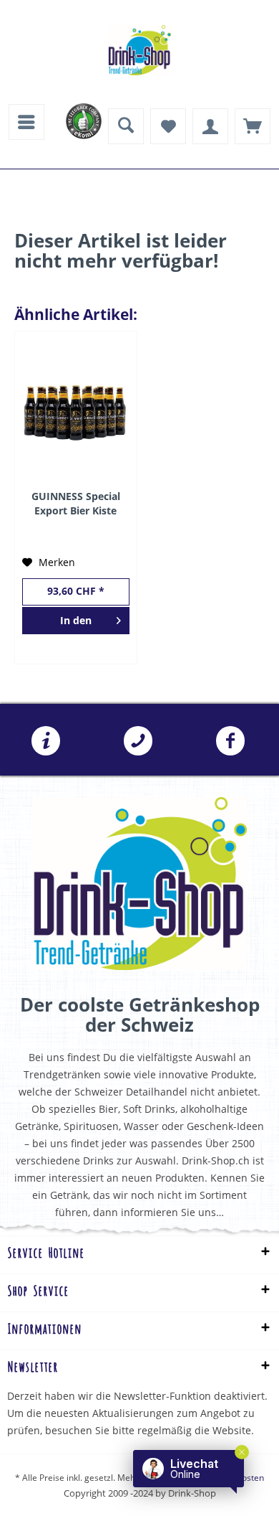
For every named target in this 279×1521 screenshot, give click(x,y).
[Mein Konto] (210, 126)
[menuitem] (26, 122)
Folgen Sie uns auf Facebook (230, 741)
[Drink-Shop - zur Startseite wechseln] (139, 50)
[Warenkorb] (252, 126)
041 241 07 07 (138, 741)
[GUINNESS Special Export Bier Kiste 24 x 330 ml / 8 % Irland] (75, 410)
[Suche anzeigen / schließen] (126, 126)
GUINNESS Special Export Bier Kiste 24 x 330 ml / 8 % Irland (75, 503)
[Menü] (26, 122)
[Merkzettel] (168, 126)
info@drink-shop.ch (46, 741)
